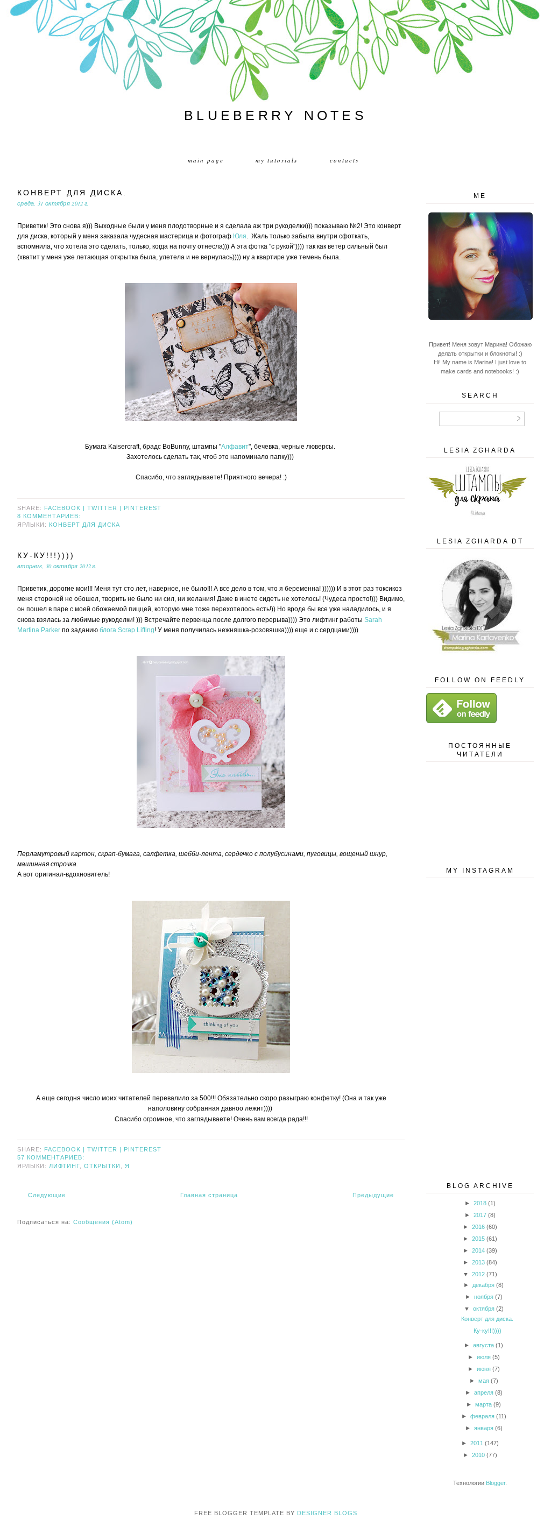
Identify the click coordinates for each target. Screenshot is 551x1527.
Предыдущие (373, 1195)
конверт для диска (84, 524)
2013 (478, 1262)
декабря (483, 1285)
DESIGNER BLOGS (327, 1513)
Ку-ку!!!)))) (46, 555)
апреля (483, 1392)
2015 (478, 1238)
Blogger (495, 1483)
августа (483, 1345)
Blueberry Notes (275, 115)
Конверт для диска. (72, 192)
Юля (239, 236)
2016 (478, 1227)
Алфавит (235, 446)
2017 (480, 1215)
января (483, 1428)
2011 (476, 1443)
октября (484, 1308)
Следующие (47, 1195)
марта (483, 1404)
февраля (482, 1416)
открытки (102, 1166)
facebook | (65, 508)
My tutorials (277, 160)
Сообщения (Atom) (103, 1222)
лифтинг (64, 1166)
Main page (206, 160)
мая (483, 1380)
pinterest (142, 508)
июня (484, 1369)
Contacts (344, 160)
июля (484, 1357)
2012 (478, 1274)
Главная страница (209, 1195)
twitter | (105, 508)
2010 (478, 1455)
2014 (478, 1250)
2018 (480, 1203)
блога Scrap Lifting (127, 630)
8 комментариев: (49, 516)
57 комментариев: (50, 1157)
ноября (483, 1296)
